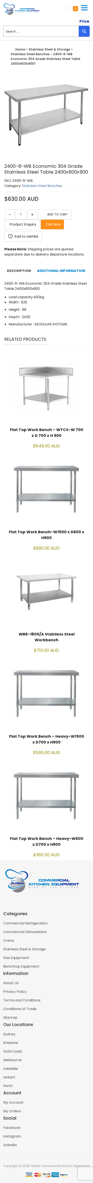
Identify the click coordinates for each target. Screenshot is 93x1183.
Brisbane (10, 1042)
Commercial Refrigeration (25, 923)
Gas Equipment (16, 957)
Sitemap (10, 1017)
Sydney (9, 1034)
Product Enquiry (22, 224)
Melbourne (12, 1059)
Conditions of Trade (20, 1008)
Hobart (9, 1077)
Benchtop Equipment (21, 966)
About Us (11, 983)
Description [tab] (19, 270)
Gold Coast (12, 1051)
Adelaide (10, 1068)
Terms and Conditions (21, 1000)
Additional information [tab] (61, 270)
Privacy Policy (15, 991)
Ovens (8, 940)
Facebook (11, 1127)
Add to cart (57, 214)
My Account (13, 1102)
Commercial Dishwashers (25, 931)
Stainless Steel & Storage (49, 49)
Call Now (52, 224)
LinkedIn (10, 1144)
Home (20, 49)
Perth (8, 1085)
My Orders (12, 1111)
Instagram (12, 1136)
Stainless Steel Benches (30, 54)
